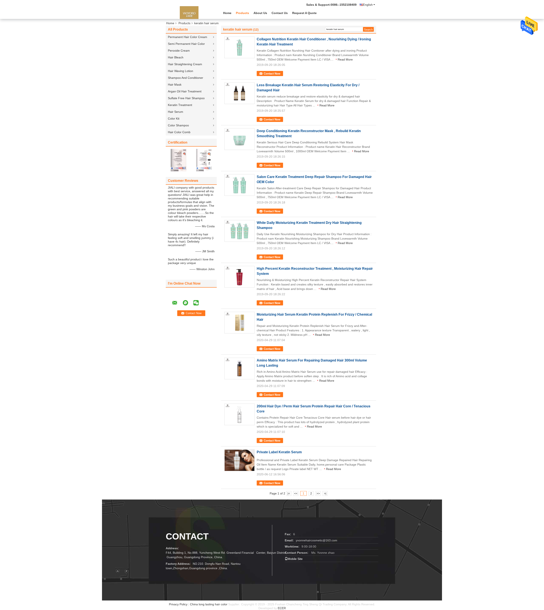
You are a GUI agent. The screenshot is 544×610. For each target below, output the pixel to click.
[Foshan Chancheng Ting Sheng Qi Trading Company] (189, 12)
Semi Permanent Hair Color (186, 43)
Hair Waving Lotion (180, 71)
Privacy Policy (178, 604)
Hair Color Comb (179, 132)
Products (242, 13)
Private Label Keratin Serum (279, 452)
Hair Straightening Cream (185, 64)
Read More (345, 59)
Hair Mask (174, 84)
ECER (282, 608)
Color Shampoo (178, 125)
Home (227, 13)
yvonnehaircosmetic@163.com (316, 540)
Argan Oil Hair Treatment (184, 91)
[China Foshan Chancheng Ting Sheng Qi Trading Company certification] (178, 160)
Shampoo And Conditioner (185, 77)
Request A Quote (304, 13)
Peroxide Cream (179, 50)
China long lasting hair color (208, 604)
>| (325, 493)
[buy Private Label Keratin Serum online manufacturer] (239, 460)
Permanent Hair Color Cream (187, 37)
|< (289, 493)
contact (187, 536)
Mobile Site (295, 559)
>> (318, 493)
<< (296, 493)
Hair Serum (175, 111)
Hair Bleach (175, 57)
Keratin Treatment (180, 105)
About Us (260, 13)
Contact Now (272, 73)
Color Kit (173, 118)
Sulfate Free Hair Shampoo (186, 98)
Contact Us (280, 13)
